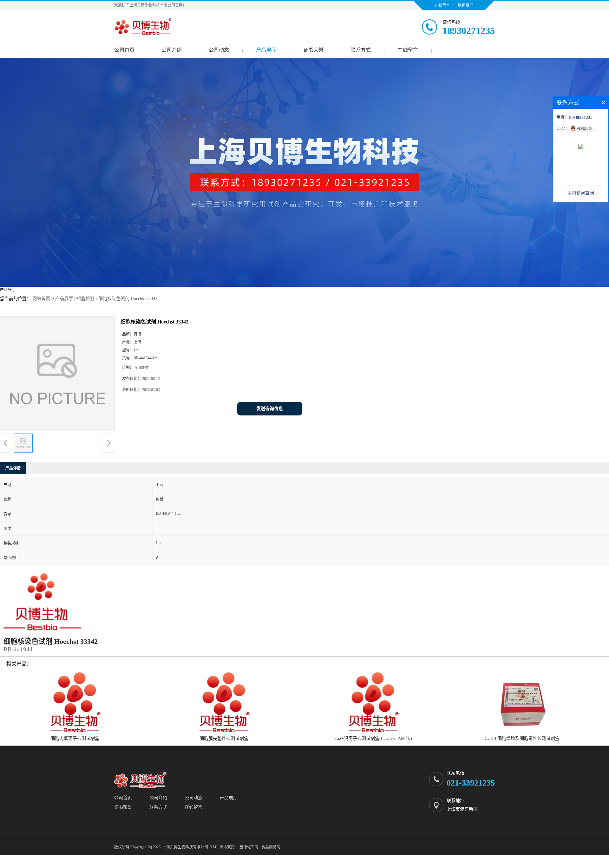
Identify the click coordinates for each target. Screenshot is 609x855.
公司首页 (124, 50)
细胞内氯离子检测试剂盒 (74, 738)
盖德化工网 (249, 847)
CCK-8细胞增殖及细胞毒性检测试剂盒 (522, 738)
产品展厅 (266, 50)
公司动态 (219, 50)
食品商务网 (270, 847)
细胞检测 (86, 298)
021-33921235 (471, 782)
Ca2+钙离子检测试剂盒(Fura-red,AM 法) (373, 738)
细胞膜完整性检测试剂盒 (224, 738)
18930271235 (468, 30)
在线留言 (442, 5)
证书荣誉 (313, 50)
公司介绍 (171, 50)
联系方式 (360, 50)
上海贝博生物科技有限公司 (185, 847)
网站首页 (41, 298)
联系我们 (465, 5)
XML (214, 847)
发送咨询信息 (269, 408)
